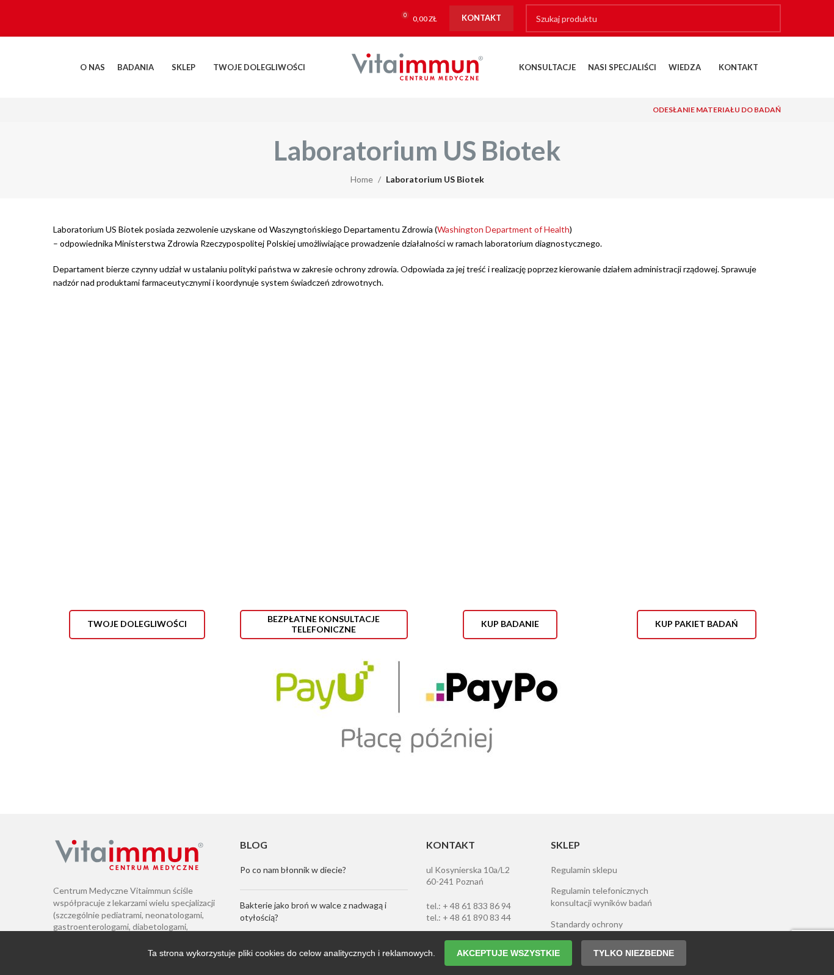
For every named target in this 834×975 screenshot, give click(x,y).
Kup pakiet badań (696, 623)
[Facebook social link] (65, 18)
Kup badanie (510, 623)
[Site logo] (417, 66)
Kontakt (481, 18)
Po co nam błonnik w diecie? (293, 869)
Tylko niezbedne (633, 953)
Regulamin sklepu (584, 869)
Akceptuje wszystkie (508, 953)
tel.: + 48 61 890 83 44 (468, 917)
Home (361, 179)
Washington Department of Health (503, 229)
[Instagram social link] (89, 18)
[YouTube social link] (113, 18)
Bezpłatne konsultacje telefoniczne (323, 624)
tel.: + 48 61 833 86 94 (468, 906)
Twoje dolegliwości (137, 623)
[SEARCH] (767, 18)
